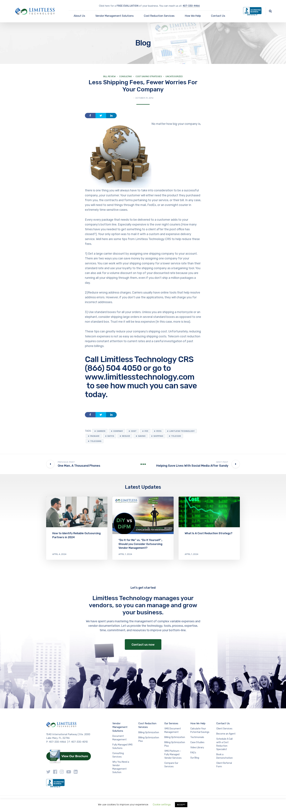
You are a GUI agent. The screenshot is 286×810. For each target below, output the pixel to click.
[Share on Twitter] (100, 115)
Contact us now (143, 644)
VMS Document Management (172, 730)
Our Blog (194, 757)
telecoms (95, 441)
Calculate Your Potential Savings (199, 730)
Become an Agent (226, 733)
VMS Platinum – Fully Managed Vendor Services (173, 754)
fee (146, 431)
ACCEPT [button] (181, 804)
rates (110, 436)
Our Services (171, 723)
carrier (101, 431)
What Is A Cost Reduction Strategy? (208, 533)
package (94, 436)
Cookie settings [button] (162, 804)
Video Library (197, 747)
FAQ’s (193, 752)
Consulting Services (118, 755)
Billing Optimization (148, 732)
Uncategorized (174, 76)
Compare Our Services (171, 765)
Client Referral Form (224, 765)
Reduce (126, 436)
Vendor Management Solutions (114, 15)
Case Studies (197, 742)
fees (158, 431)
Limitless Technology (182, 431)
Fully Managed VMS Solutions (122, 746)
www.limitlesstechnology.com (139, 377)
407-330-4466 (191, 5)
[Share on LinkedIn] (111, 115)
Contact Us (218, 15)
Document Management (119, 738)
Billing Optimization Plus (148, 739)
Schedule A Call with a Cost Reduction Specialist (224, 744)
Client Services (224, 728)
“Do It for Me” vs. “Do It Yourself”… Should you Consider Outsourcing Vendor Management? (141, 544)
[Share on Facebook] (90, 115)
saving (141, 436)
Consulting (125, 76)
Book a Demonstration (224, 756)
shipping (158, 436)
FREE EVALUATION (127, 5)
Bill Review (109, 76)
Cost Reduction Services (159, 15)
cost (134, 431)
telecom (176, 436)
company (118, 431)
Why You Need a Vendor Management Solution (120, 767)
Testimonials (197, 737)
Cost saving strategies (149, 76)
